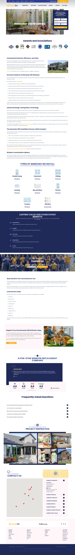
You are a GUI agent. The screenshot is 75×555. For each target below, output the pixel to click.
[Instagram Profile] (63, 523)
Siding (50, 5)
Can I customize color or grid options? (14, 408)
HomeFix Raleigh (50, 507)
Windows (25, 5)
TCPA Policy (18, 546)
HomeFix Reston (50, 504)
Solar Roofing (42, 5)
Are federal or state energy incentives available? (16, 414)
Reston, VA (65, 535)
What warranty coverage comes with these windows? (17, 411)
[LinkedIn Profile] (65, 523)
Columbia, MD (65, 538)
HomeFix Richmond (51, 501)
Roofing (33, 5)
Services (10, 530)
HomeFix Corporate (51, 480)
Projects (28, 534)
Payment (46, 531)
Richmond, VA (65, 534)
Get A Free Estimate (63, 1)
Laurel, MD (64, 540)
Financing (29, 537)
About (9, 1)
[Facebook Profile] (61, 523)
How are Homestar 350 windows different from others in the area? (19, 405)
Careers (22, 1)
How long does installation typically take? (15, 417)
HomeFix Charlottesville (53, 510)
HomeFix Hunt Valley (52, 513)
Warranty (26, 1)
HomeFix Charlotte (51, 497)
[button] (30, 489)
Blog (28, 538)
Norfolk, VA (65, 531)
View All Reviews (56, 388)
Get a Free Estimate (60, 27)
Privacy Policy (23, 546)
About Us (29, 530)
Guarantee (29, 535)
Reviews (13, 1)
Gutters (64, 5)
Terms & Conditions (12, 546)
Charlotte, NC (65, 532)
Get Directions (49, 486)
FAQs (46, 534)
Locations (17, 1)
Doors (57, 5)
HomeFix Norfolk (51, 494)
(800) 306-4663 (32, 266)
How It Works (29, 532)
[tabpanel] (37, 448)
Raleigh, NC (65, 537)
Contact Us (31, 1)
